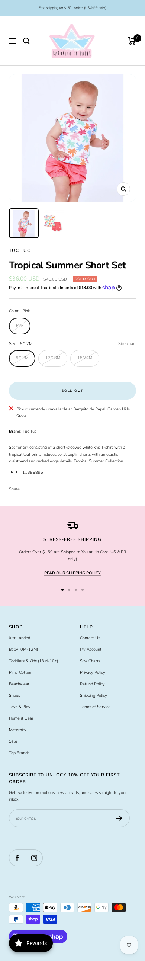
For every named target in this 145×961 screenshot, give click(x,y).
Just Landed (19, 638)
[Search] (26, 41)
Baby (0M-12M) (23, 649)
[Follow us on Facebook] (17, 857)
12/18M (52, 358)
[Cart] (132, 41)
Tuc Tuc (19, 250)
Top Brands (19, 753)
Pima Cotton (20, 672)
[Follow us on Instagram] (34, 857)
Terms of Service (95, 706)
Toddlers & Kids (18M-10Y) (33, 661)
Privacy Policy (92, 672)
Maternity (17, 730)
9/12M (22, 358)
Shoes (14, 695)
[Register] (119, 818)
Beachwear (19, 684)
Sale (13, 741)
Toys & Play (19, 706)
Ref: (15, 472)
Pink (19, 325)
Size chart (127, 343)
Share (14, 489)
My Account (91, 649)
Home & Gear (21, 718)
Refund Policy (92, 684)
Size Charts (90, 661)
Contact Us (90, 638)
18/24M (84, 358)
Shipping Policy (93, 695)
